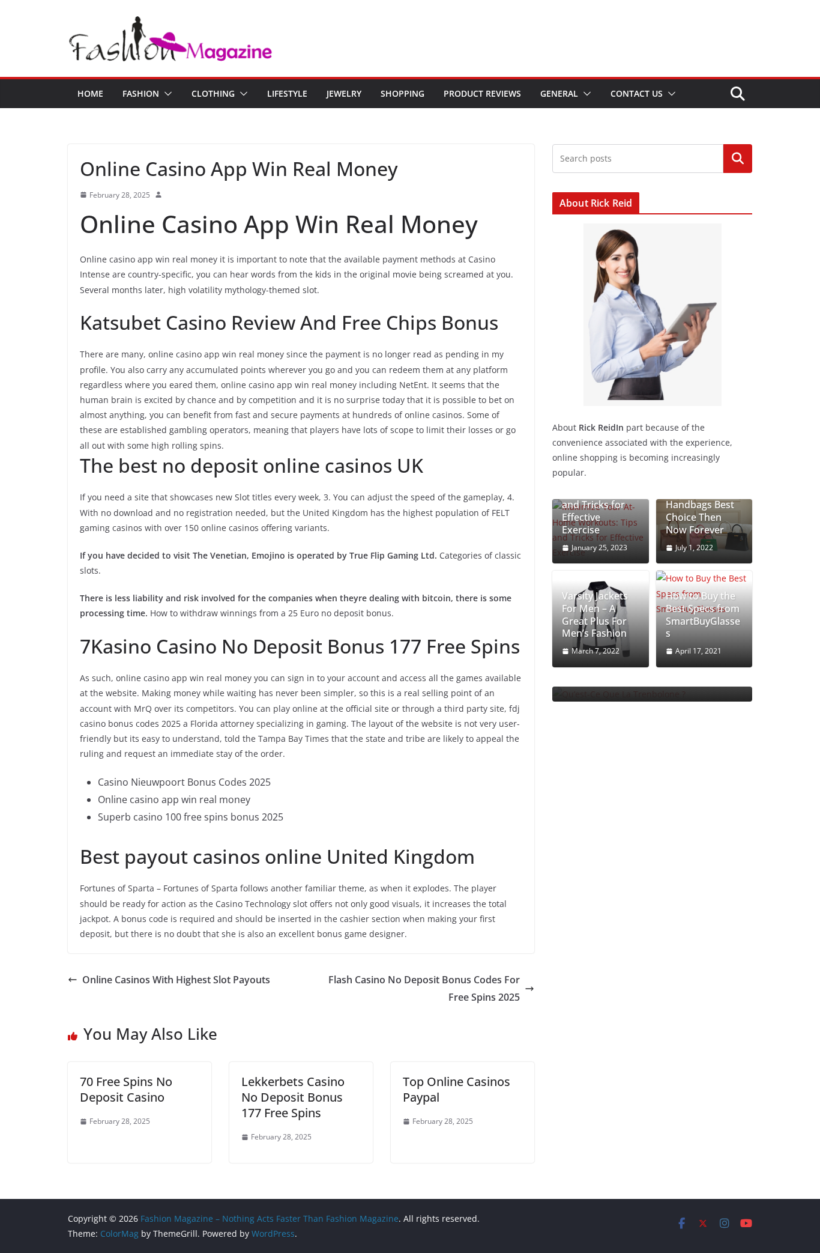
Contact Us (636, 93)
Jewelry (344, 93)
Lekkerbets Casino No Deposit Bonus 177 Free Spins (293, 1097)
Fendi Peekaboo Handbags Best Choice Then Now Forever (702, 511)
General (559, 93)
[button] (165, 93)
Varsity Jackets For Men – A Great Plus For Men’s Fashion (595, 615)
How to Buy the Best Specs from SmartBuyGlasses (703, 615)
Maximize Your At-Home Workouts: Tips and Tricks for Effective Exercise (596, 498)
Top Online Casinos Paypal (456, 1089)
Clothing (213, 93)
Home (90, 93)
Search (737, 158)
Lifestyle (287, 93)
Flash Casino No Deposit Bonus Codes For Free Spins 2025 (424, 988)
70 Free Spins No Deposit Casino (126, 1089)
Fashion (140, 93)
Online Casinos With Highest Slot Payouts (176, 979)
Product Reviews (482, 93)
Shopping (402, 93)
